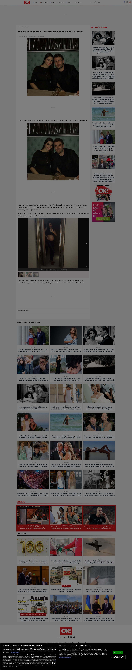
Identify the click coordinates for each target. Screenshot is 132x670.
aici (55, 660)
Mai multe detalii (15, 652)
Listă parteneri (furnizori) (65, 657)
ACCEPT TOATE (118, 652)
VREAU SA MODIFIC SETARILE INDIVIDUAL (117, 657)
